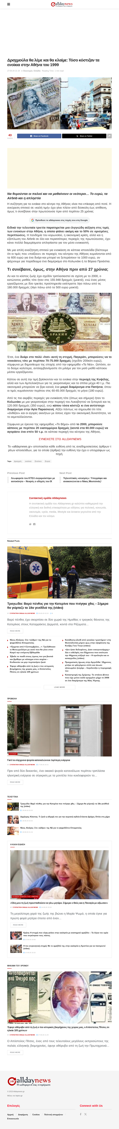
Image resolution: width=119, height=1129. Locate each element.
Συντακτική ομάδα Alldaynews (47, 498)
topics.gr (19, 1096)
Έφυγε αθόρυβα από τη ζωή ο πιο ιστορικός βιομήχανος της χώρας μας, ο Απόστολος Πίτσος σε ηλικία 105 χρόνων (32, 669)
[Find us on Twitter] (85, 1114)
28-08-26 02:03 (43, 613)
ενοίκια (28, 461)
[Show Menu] (8, 4)
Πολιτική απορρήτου (53, 1115)
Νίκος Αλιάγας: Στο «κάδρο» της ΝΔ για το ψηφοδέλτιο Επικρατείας (51, 828)
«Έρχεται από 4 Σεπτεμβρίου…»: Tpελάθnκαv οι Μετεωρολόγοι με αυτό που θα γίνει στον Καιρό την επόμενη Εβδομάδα (32, 650)
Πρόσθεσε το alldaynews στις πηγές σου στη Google (61, 220)
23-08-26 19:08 (30, 939)
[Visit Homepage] (62, 4)
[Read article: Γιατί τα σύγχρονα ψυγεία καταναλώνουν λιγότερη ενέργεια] (59, 730)
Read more (16, 631)
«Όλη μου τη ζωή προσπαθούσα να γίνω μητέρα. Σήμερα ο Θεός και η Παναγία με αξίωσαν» (59, 903)
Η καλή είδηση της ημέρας (26, 896)
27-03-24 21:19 (13, 71)
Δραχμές (18, 461)
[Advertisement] (59, 33)
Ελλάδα (37, 71)
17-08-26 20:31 (43, 764)
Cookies (36, 1115)
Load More (59, 687)
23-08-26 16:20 (30, 952)
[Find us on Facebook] (80, 1114)
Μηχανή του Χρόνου (20, 1021)
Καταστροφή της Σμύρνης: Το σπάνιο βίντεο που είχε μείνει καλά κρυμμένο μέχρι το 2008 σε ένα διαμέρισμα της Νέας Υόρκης (87, 678)
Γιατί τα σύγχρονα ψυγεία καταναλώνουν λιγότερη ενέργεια (38, 760)
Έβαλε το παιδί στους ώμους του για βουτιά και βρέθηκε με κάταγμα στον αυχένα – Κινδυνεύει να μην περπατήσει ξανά (31, 659)
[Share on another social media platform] (109, 136)
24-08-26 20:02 (46, 907)
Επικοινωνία (13, 1119)
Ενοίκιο (38, 461)
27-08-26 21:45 (43, 1035)
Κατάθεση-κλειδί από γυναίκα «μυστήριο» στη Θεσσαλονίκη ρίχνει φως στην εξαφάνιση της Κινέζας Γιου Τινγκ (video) (88, 643)
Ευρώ (47, 461)
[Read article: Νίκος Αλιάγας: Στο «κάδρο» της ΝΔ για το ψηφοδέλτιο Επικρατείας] (13, 831)
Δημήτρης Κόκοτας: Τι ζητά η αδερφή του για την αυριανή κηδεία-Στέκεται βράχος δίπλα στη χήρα (65, 817)
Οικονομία (28, 71)
